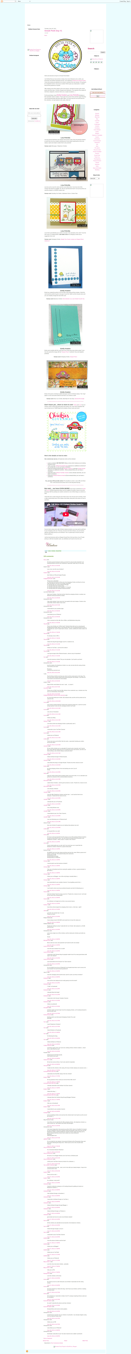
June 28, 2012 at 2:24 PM (53, 1311)
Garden (97, 137)
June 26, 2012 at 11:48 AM (53, 759)
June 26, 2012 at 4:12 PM (53, 994)
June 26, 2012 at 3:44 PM (53, 951)
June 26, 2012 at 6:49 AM (53, 597)
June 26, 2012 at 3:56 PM (53, 971)
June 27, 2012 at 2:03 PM (53, 1182)
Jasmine (46, 746)
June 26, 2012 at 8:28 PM (53, 1111)
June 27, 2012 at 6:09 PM (53, 1201)
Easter (97, 131)
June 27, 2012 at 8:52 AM (53, 1171)
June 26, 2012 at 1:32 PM (53, 849)
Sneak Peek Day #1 (53, 31)
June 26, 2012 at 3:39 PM (53, 945)
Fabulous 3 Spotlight (97, 135)
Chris (45, 834)
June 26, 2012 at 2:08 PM (53, 897)
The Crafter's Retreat (49, 1165)
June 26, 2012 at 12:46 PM (53, 827)
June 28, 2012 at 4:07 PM (53, 1318)
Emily (75, 404)
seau (45, 843)
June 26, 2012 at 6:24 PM (53, 1051)
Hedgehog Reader (48, 578)
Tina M (45, 624)
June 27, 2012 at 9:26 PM (53, 1285)
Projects (97, 153)
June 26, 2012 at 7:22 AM (53, 655)
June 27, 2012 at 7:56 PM (53, 1266)
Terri (45, 1022)
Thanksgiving (97, 159)
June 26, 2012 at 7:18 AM (53, 632)
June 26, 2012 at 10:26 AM (53, 701)
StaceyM (46, 1065)
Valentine (97, 164)
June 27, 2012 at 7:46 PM (53, 1242)
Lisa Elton (46, 688)
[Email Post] (45, 552)
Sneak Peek (58, 550)
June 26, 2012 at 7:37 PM (53, 1076)
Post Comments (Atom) (57, 1343)
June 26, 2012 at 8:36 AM (53, 681)
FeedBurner (37, 121)
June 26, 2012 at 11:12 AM (53, 708)
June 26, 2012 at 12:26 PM (53, 791)
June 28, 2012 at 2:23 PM (53, 1305)
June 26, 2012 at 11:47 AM (53, 753)
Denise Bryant (47, 1014)
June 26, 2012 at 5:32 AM (53, 590)
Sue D (45, 1220)
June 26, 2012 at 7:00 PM (53, 1070)
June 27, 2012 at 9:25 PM (53, 1278)
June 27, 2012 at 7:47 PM (53, 1254)
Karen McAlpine (48, 1300)
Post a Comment (48, 1338)
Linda (45, 739)
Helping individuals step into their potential (54, 695)
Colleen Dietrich (48, 1045)
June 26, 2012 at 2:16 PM (53, 903)
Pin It (45, 35)
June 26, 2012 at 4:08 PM (53, 977)
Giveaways (97, 139)
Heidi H (45, 572)
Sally (45, 773)
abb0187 (46, 1139)
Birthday (97, 115)
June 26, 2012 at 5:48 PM (53, 1032)
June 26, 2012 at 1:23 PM (53, 841)
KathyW (46, 1112)
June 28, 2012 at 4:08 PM (53, 1330)
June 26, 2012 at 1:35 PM (53, 859)
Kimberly (46, 978)
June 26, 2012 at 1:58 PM (53, 865)
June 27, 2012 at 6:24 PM (53, 1225)
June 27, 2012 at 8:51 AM (53, 1158)
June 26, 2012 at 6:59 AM (53, 616)
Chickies (53, 550)
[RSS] (27, 1351)
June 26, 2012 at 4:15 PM (53, 1006)
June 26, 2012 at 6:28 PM (53, 1058)
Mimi (97, 146)
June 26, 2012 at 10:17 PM (53, 1118)
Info (97, 144)
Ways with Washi (97, 168)
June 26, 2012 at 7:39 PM (53, 1087)
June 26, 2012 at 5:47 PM (53, 1026)
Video (97, 166)
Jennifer (46, 792)
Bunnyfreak (47, 1273)
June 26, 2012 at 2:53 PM (53, 916)
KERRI (45, 1238)
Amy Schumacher (48, 1147)
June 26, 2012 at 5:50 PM (53, 1038)
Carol (45, 702)
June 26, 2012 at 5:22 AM (53, 571)
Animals (97, 113)
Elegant (97, 133)
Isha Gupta (46, 780)
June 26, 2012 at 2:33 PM (53, 909)
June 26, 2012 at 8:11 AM (53, 672)
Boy (97, 119)
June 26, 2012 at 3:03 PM (53, 929)
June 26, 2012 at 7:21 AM (53, 644)
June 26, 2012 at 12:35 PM (53, 798)
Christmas (97, 128)
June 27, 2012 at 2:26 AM (53, 1125)
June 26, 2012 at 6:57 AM (53, 605)
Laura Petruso (47, 946)
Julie (45, 910)
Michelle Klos (47, 940)
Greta (45, 1279)
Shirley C (46, 721)
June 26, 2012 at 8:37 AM (53, 686)
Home (65, 1340)
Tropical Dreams (97, 160)
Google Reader (81, 468)
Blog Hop (97, 117)
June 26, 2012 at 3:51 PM (53, 958)
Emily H (45, 1077)
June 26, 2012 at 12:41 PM (53, 821)
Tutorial (97, 162)
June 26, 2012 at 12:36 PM (53, 804)
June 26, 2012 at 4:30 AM (53, 565)
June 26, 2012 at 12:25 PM (53, 785)
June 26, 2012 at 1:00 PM (53, 833)
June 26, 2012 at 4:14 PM (53, 1000)
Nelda (45, 766)
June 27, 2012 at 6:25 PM (53, 1231)
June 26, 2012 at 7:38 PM (53, 1082)
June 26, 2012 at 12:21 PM (53, 779)
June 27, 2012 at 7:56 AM (53, 1146)
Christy (45, 861)
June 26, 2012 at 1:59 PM (53, 884)
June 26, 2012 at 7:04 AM (53, 622)
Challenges (97, 124)
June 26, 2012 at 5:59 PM (53, 1044)
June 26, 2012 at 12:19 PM (53, 772)
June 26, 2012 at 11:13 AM (53, 737)
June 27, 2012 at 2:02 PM (53, 1176)
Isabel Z (45, 1172)
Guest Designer (97, 140)
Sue (45, 657)
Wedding (97, 169)
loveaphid (46, 1007)
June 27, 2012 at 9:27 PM (53, 1292)
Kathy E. (46, 904)
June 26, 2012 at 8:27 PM (53, 1105)
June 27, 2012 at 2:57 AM (53, 1137)
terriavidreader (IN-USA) (50, 1071)
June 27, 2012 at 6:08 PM (53, 1189)
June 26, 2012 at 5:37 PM (53, 1020)
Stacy (45, 559)
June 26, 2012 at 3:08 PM (53, 939)
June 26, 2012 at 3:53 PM (53, 964)
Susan (45, 891)
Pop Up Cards (97, 149)
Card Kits (97, 120)
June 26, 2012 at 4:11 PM (53, 982)
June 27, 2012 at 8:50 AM (53, 1152)
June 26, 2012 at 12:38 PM (53, 810)
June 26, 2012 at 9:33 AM (53, 694)
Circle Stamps (97, 129)
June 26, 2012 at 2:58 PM (53, 922)
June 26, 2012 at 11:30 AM (53, 744)
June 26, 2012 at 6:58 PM (53, 1064)
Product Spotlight (97, 151)
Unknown (46, 1184)
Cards (49, 550)
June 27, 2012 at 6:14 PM (53, 1219)
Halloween (97, 142)
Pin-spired (97, 148)
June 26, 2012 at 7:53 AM (53, 661)
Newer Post (46, 1340)
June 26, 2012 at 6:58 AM (53, 611)
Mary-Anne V (47, 1261)
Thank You (97, 157)
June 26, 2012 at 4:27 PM (53, 1013)
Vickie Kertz (47, 1059)
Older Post (85, 1340)
